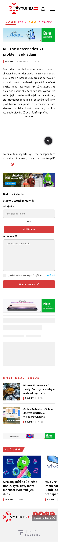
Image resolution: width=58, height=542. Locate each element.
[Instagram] (46, 514)
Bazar (33, 22)
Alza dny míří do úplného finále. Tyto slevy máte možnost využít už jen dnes (20, 488)
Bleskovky (45, 22)
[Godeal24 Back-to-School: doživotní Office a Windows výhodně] (11, 415)
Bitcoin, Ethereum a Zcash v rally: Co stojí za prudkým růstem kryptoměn (39, 389)
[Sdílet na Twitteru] (13, 165)
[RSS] (52, 514)
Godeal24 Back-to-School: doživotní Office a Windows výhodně (38, 412)
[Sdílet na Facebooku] (6, 165)
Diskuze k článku (14, 194)
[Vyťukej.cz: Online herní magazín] (23, 9)
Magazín (11, 22)
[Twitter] (41, 514)
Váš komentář (10, 236)
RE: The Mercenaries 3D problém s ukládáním (23, 51)
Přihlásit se (29, 229)
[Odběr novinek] (43, 9)
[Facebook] (35, 514)
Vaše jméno (8, 206)
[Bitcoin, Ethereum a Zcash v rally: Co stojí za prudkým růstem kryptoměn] (11, 391)
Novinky (9, 61)
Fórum (22, 22)
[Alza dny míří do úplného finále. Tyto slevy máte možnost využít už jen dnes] (22, 467)
